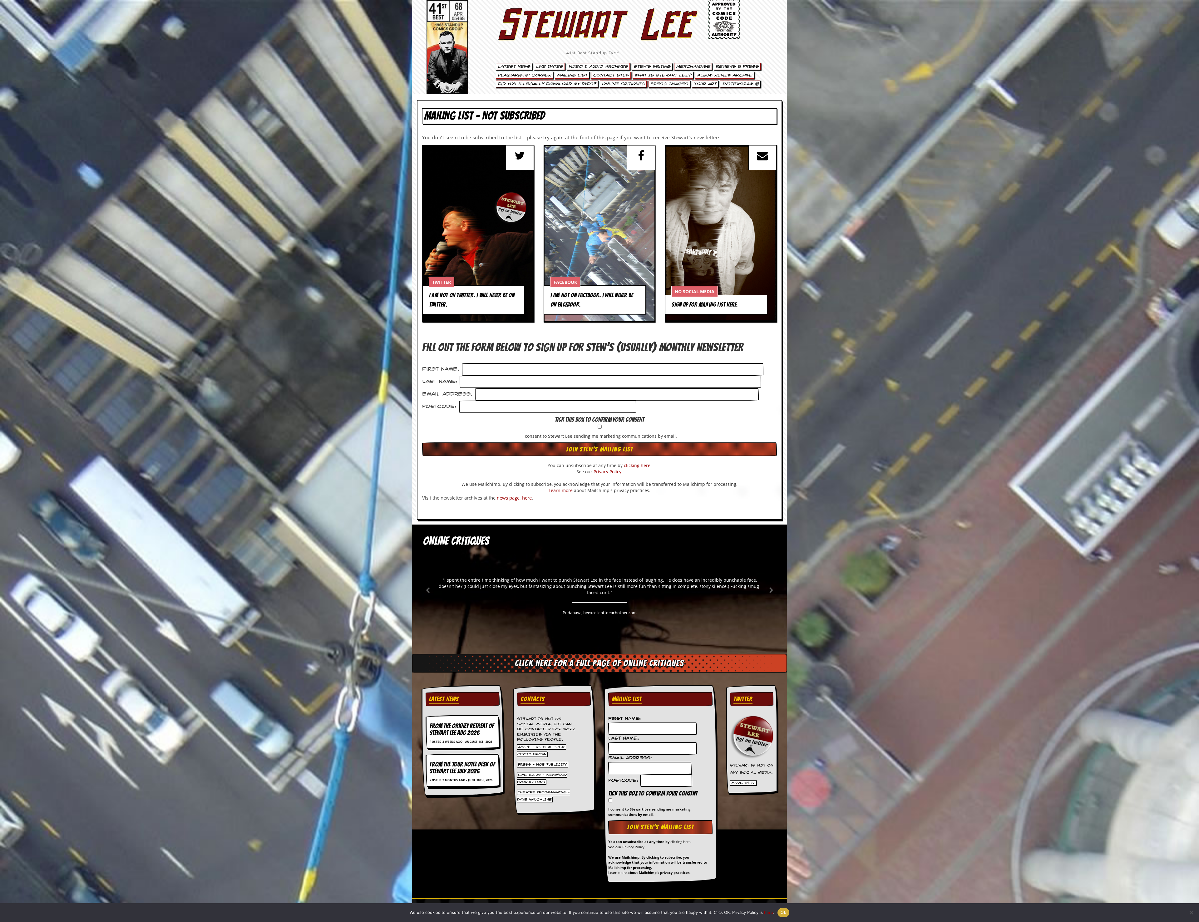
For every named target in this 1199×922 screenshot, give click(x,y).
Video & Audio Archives (598, 66)
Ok (783, 912)
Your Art (705, 84)
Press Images (669, 84)
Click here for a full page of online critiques (599, 663)
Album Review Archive (724, 75)
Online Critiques (623, 84)
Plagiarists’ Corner (524, 75)
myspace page (731, 234)
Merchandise (693, 66)
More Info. (743, 782)
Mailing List (572, 75)
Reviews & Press (737, 66)
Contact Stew (611, 75)
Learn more (561, 490)
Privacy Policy (607, 472)
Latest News (514, 66)
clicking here (637, 465)
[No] (1191, 913)
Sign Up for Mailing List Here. (705, 304)
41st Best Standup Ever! (592, 53)
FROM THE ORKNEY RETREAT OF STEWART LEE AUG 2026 (462, 729)
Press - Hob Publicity (542, 764)
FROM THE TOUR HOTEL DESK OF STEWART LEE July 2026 (462, 768)
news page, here (514, 498)
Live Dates (549, 66)
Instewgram (738, 84)
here (768, 912)
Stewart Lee (593, 32)
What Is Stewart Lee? (662, 75)
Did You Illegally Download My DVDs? (547, 84)
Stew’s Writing (652, 66)
